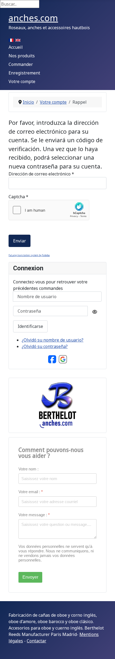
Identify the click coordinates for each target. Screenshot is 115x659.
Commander (21, 64)
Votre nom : (28, 469)
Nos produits (22, 56)
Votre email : (30, 491)
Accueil (16, 47)
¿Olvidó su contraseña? (45, 346)
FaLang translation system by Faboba (29, 255)
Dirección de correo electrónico (41, 174)
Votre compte (22, 81)
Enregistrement (24, 73)
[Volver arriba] (106, 649)
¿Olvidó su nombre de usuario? (52, 340)
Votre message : (34, 514)
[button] (52, 359)
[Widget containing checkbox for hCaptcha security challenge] (49, 210)
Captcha (18, 197)
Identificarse (30, 326)
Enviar (19, 241)
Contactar (36, 641)
